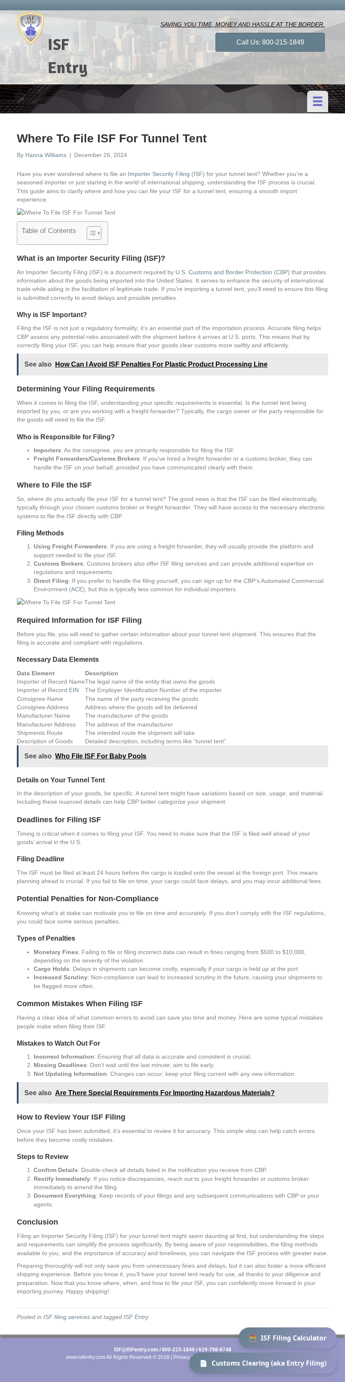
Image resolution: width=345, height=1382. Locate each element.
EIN (74, 690)
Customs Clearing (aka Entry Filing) (262, 1363)
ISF (198, 173)
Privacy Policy (189, 1357)
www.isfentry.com (85, 1357)
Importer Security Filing (159, 173)
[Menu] (317, 101)
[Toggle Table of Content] (89, 233)
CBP (282, 272)
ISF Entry (136, 1317)
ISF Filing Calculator (287, 1338)
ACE (77, 589)
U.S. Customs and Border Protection (223, 272)
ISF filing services (66, 1317)
